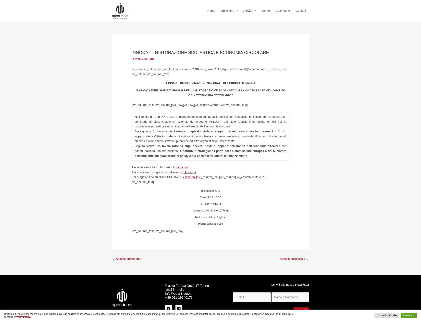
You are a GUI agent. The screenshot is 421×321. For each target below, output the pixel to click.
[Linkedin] (178, 308)
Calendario (283, 10)
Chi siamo (227, 10)
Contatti (301, 10)
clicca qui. (181, 167)
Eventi (137, 59)
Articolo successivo (294, 258)
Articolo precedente (126, 258)
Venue (265, 10)
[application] (236, 11)
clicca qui (190, 172)
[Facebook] (168, 308)
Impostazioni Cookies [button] (386, 315)
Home (211, 10)
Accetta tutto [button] (409, 315)
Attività (247, 10)
